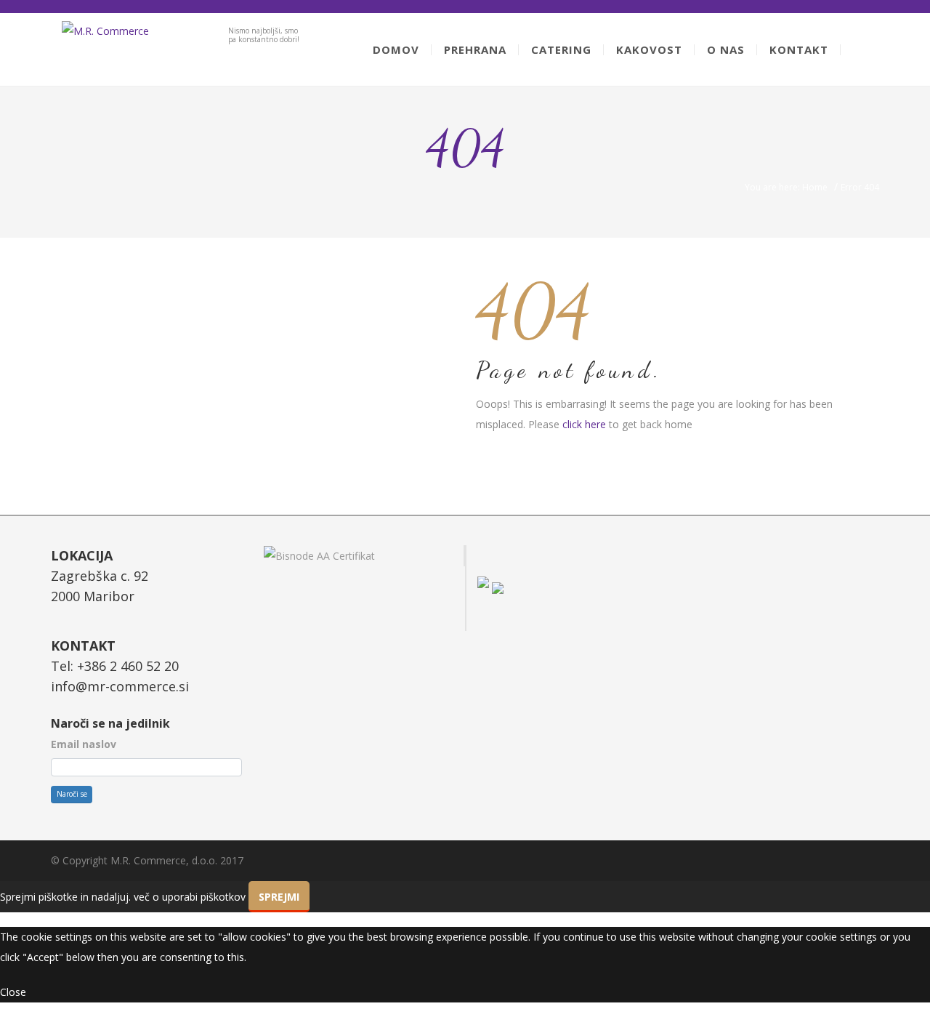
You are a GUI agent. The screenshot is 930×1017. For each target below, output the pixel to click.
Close (13, 992)
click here (584, 424)
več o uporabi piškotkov (190, 897)
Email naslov (83, 744)
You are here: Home (786, 187)
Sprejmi (279, 897)
